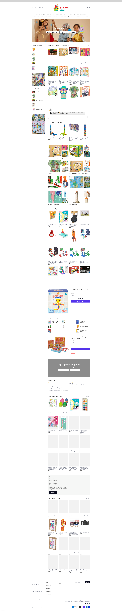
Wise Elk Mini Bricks (75, 370)
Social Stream (48, 585)
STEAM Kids (39, 606)
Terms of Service (49, 593)
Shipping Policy (48, 591)
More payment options (80, 303)
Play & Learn (49, 14)
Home (37, 14)
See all (87, 45)
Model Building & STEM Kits (81, 14)
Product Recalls (48, 594)
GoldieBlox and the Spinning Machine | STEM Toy (78, 337)
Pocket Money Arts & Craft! (55, 396)
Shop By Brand (73, 16)
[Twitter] (86, 603)
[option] (61, 30)
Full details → (73, 305)
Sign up (87, 582)
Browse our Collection (63, 370)
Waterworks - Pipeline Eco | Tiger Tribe (79, 290)
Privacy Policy (48, 588)
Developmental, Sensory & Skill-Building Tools (42, 16)
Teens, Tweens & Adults (54, 498)
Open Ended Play (52, 209)
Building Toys (72, 14)
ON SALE (86, 16)
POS (33, 607)
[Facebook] (87, 603)
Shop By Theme (80, 16)
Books (62, 16)
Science (67, 14)
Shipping (47, 584)
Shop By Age (66, 16)
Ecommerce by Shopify (38, 607)
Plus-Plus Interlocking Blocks (55, 122)
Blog (60, 583)
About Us (47, 590)
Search (47, 580)
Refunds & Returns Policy (50, 587)
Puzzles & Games (56, 14)
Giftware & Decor (56, 16)
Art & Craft (62, 14)
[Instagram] (89, 603)
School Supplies (42, 14)
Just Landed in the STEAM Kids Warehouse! (59, 45)
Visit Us (47, 582)
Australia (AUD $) (36, 600)
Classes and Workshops (63, 582)
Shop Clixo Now (61, 33)
